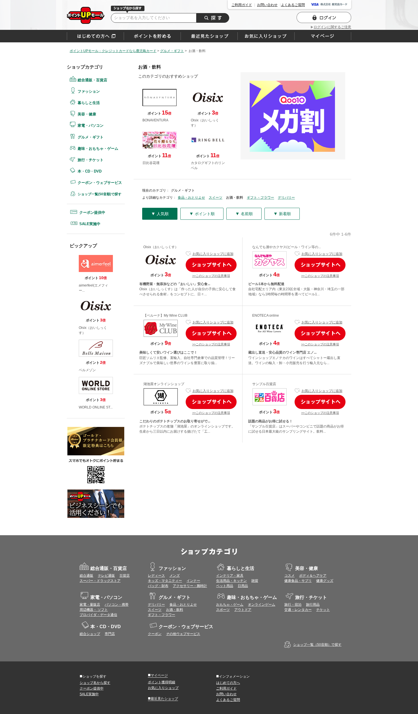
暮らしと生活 (89, 103)
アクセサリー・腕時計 (190, 586)
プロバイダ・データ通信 (98, 615)
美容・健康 (87, 114)
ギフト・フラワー (260, 198)
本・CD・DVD (90, 171)
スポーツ (223, 610)
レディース (156, 576)
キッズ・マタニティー (165, 581)
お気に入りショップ (163, 688)
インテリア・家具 (229, 576)
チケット (323, 610)
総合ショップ (90, 634)
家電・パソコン (91, 125)
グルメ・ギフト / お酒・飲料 (85, 15)
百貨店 (124, 576)
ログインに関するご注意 (332, 27)
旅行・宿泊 (292, 605)
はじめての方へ (95, 36)
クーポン (155, 634)
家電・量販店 (90, 605)
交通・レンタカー (298, 610)
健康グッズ (324, 581)
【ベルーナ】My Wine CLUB (165, 315)
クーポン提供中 (92, 212)
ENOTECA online (265, 315)
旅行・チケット (91, 160)
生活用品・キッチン (231, 581)
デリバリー (286, 198)
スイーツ (215, 198)
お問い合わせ (267, 5)
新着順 (282, 213)
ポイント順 (202, 213)
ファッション (89, 91)
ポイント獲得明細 (161, 682)
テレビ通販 (106, 576)
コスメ (289, 576)
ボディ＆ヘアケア (312, 576)
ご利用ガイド (241, 5)
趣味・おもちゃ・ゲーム (98, 148)
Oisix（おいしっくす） (160, 247)
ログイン (324, 17)
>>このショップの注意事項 (211, 275)
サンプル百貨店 (264, 384)
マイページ (158, 675)
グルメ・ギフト (91, 137)
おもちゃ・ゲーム (229, 605)
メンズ (174, 576)
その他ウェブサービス (183, 634)
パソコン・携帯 (117, 605)
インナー (193, 581)
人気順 (160, 213)
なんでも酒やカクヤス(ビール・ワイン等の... (286, 247)
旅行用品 (313, 605)
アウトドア (242, 610)
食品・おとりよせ (191, 198)
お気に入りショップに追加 (213, 254)
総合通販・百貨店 (92, 80)
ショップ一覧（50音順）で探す (317, 645)
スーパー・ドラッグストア (100, 581)
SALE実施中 (89, 224)
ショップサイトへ (211, 265)
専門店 (110, 634)
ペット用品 (224, 586)
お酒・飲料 (174, 610)
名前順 (244, 213)
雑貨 (254, 581)
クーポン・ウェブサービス (100, 182)
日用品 (243, 586)
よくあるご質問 (293, 5)
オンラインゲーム (261, 605)
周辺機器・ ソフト (94, 610)
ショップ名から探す (95, 683)
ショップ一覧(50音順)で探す (99, 194)
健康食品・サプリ (298, 581)
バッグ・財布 (158, 586)
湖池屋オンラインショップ (163, 384)
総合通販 (86, 576)
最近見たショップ (163, 698)
